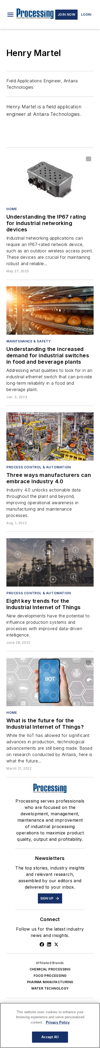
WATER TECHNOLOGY (50, 988)
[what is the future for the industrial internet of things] (50, 682)
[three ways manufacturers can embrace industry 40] (50, 436)
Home (11, 209)
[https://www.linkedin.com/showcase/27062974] (49, 944)
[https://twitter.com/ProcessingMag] (56, 944)
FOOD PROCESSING (50, 976)
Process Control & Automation (38, 467)
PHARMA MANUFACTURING (50, 982)
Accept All (49, 1037)
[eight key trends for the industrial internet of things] (50, 562)
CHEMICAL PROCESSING (50, 969)
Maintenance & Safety (28, 341)
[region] (50, 1025)
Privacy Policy (58, 1022)
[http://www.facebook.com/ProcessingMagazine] (42, 944)
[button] (10, 15)
